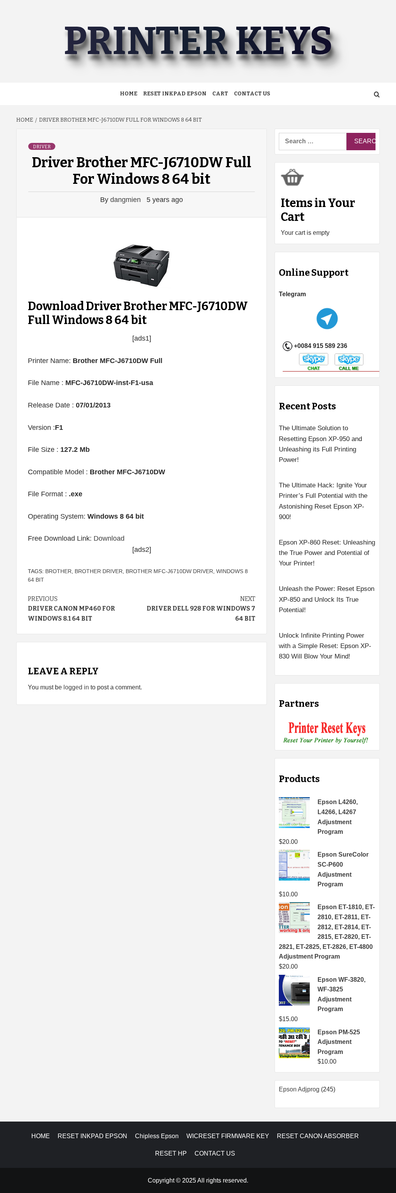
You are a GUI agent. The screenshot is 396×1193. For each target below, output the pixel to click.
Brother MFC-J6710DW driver (169, 571)
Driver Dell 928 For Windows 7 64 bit (201, 608)
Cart (220, 93)
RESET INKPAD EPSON (175, 93)
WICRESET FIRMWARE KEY (227, 1136)
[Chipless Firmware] (327, 733)
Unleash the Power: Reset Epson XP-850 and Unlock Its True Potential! (326, 599)
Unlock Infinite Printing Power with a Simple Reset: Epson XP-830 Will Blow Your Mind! (325, 646)
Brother (58, 571)
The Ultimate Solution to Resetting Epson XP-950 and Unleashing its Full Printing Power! (320, 443)
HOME (40, 1136)
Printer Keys (198, 41)
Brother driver (99, 571)
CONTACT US (215, 1153)
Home (128, 93)
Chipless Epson (157, 1136)
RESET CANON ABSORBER (318, 1136)
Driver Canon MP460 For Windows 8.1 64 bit (71, 608)
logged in (76, 687)
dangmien (126, 200)
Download (109, 538)
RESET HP (171, 1153)
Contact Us (252, 93)
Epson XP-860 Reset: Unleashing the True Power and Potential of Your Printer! (327, 553)
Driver (42, 146)
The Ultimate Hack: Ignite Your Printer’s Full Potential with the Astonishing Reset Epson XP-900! (323, 501)
